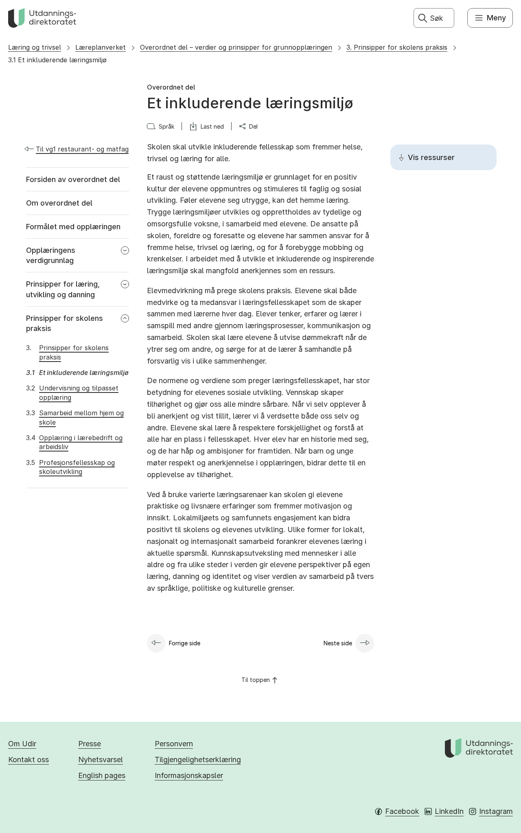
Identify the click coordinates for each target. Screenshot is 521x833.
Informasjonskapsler (189, 775)
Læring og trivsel (34, 47)
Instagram (496, 811)
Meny (496, 17)
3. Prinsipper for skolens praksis (396, 47)
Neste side (338, 643)
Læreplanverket (100, 47)
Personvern (174, 743)
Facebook (402, 811)
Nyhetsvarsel (100, 759)
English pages (101, 775)
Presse (89, 743)
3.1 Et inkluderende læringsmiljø (57, 60)
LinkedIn (449, 811)
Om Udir (22, 743)
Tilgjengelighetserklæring (198, 759)
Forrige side (184, 643)
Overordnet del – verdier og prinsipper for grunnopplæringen (236, 47)
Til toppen (255, 679)
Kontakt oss (28, 759)
